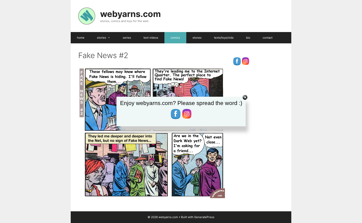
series (127, 37)
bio (248, 37)
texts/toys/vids (224, 37)
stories (101, 37)
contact (267, 37)
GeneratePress (204, 217)
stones (197, 37)
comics (175, 37)
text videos (150, 37)
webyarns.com (130, 14)
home (80, 37)
